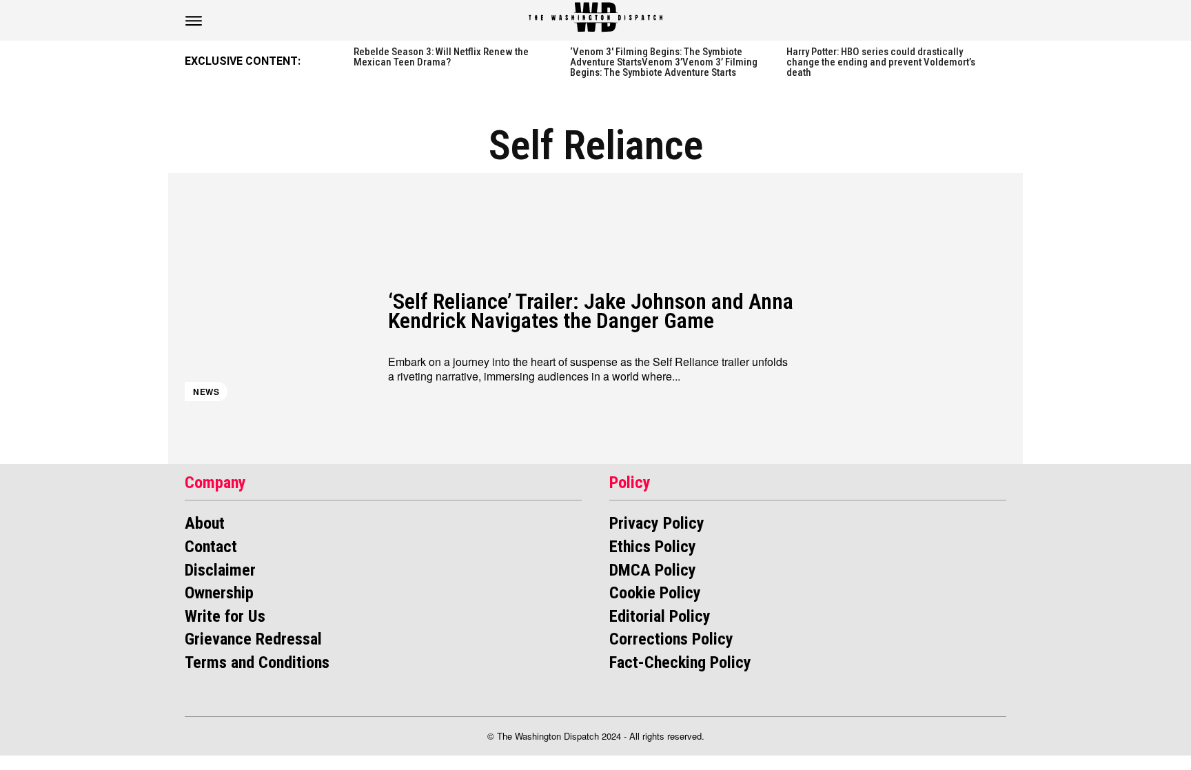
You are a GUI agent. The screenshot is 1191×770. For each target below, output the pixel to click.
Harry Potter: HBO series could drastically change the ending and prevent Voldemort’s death (880, 62)
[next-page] (1001, 59)
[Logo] (595, 17)
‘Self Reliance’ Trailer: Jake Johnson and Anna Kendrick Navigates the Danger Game (590, 311)
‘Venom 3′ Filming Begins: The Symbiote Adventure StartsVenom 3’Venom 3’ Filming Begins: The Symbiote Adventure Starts (663, 62)
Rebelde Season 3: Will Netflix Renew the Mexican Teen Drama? (441, 56)
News (206, 391)
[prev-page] (338, 59)
